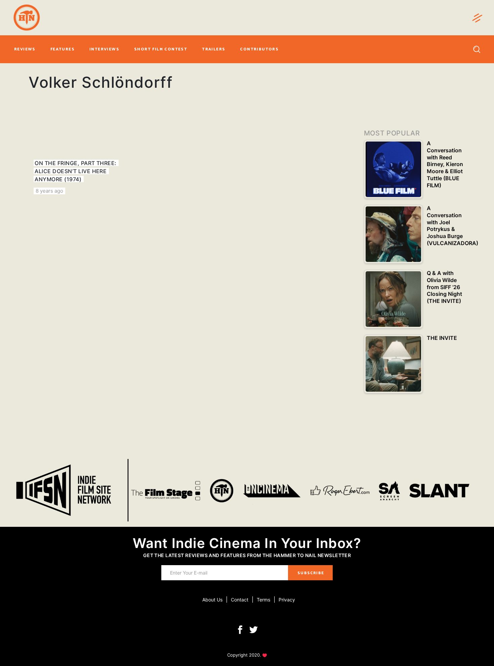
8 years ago (49, 191)
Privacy (287, 599)
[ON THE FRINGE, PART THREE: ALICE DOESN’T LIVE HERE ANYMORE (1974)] (79, 154)
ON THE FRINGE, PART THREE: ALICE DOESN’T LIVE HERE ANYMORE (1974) (75, 171)
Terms (263, 599)
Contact (239, 599)
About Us (212, 599)
